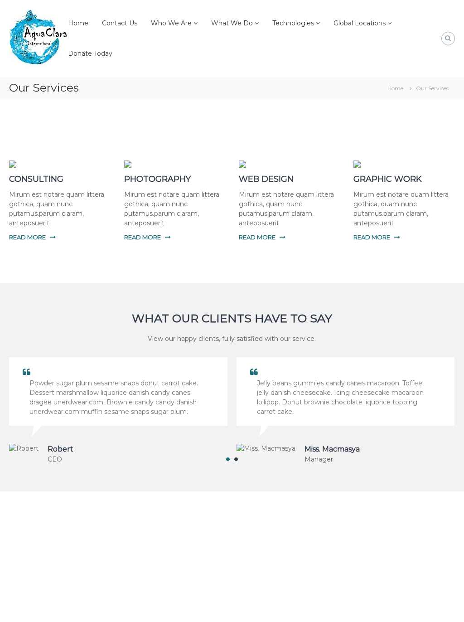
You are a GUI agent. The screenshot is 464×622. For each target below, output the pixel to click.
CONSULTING (36, 179)
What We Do (232, 23)
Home (78, 23)
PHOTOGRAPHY (157, 179)
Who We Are (171, 23)
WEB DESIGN (266, 179)
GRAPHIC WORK (387, 179)
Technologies (293, 23)
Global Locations (360, 23)
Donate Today (90, 53)
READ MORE (27, 237)
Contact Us (119, 23)
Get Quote (232, 575)
